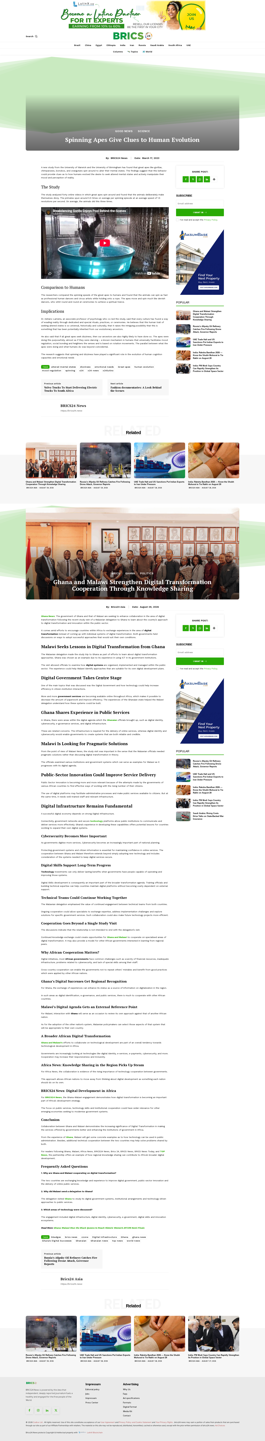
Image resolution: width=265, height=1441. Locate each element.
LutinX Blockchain (95, 1432)
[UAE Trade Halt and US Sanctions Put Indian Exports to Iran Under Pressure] (183, 342)
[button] (32, 36)
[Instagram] (38, 1410)
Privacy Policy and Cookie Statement (135, 1422)
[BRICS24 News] (48, 407)
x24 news (93, 370)
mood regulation (51, 370)
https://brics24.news (71, 410)
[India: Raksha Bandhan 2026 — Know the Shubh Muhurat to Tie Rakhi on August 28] (183, 355)
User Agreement (108, 1422)
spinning (70, 370)
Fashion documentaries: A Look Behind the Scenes (136, 389)
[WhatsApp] (200, 179)
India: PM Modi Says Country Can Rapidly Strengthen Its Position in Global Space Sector (208, 368)
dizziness (85, 367)
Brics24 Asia (31, 488)
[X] (193, 179)
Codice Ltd (38, 1422)
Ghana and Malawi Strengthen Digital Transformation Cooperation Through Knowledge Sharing (51, 483)
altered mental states (63, 367)
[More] (214, 179)
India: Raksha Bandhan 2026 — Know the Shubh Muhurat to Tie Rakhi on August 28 (208, 355)
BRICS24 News (119, 158)
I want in (198, 212)
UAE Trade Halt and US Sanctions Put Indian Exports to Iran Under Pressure (208, 342)
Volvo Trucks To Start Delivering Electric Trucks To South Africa (70, 389)
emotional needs (104, 367)
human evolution (144, 367)
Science (144, 131)
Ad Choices (220, 1425)
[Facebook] (186, 179)
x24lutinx (108, 370)
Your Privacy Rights (164, 1422)
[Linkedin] (207, 179)
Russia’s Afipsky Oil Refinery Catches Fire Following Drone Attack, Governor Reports (207, 329)
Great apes (124, 367)
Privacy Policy (210, 220)
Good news (124, 131)
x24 (81, 370)
